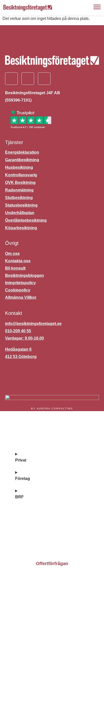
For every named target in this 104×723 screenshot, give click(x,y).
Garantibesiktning (22, 160)
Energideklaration (22, 152)
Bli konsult (28, 548)
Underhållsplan (19, 213)
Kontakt (24, 522)
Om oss (24, 535)
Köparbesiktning (21, 228)
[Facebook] (11, 78)
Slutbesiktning (19, 197)
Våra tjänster (30, 443)
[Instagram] (27, 78)
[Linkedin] (44, 78)
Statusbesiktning (21, 205)
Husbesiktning (19, 167)
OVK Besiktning (20, 182)
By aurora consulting (52, 408)
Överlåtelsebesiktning (26, 220)
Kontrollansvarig (21, 175)
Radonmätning (19, 190)
